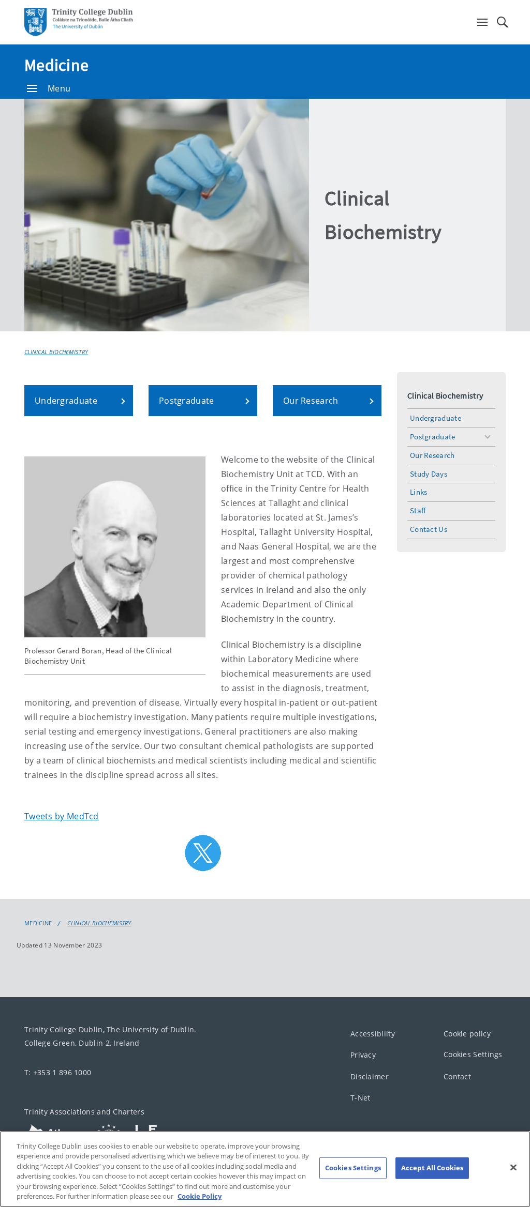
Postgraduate (432, 436)
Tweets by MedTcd (61, 816)
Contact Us (428, 529)
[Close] (513, 1167)
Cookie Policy (200, 1196)
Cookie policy (467, 1033)
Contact (457, 1076)
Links (419, 492)
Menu (59, 88)
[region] (265, 1169)
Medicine (56, 65)
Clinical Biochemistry (56, 352)
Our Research (432, 455)
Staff (418, 510)
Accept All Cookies (432, 1167)
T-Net (360, 1098)
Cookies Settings (473, 1055)
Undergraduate (435, 418)
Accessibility (372, 1033)
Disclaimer (369, 1076)
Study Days (428, 474)
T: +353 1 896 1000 (57, 1072)
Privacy (363, 1055)
